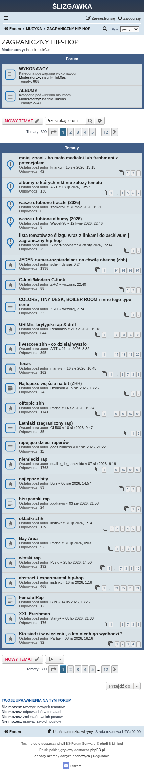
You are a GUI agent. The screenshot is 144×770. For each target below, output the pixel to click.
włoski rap (30, 557)
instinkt (32, 50)
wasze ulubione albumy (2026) (50, 218)
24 (137, 588)
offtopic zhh (31, 403)
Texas (25, 363)
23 (130, 588)
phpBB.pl (97, 750)
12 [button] (105, 132)
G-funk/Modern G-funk (42, 279)
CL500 (55, 428)
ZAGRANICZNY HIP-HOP (40, 42)
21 (116, 588)
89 (137, 470)
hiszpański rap (34, 498)
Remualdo (58, 329)
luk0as (45, 50)
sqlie (54, 264)
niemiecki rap (33, 459)
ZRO (54, 284)
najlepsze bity (33, 478)
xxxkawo (57, 503)
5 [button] (92, 132)
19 (130, 354)
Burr (53, 483)
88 (137, 414)
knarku (56, 167)
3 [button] (78, 132)
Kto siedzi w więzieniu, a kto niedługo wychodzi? (70, 633)
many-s (56, 368)
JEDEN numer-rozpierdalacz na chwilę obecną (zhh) (73, 259)
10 (137, 568)
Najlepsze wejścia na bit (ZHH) (50, 383)
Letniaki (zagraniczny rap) (46, 423)
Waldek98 (58, 223)
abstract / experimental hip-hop (51, 577)
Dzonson (57, 388)
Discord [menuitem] (75, 766)
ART (54, 187)
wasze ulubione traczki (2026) (49, 202)
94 (116, 270)
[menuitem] (129, 18)
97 (137, 270)
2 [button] (70, 132)
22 (123, 588)
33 (137, 335)
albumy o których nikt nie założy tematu (60, 182)
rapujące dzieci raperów (44, 442)
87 (130, 414)
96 (130, 270)
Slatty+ (55, 618)
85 (116, 414)
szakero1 (58, 207)
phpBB (62, 743)
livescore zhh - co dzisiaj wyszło (53, 344)
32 (130, 335)
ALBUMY (28, 90)
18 (123, 354)
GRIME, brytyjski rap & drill (47, 324)
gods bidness (61, 447)
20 (137, 354)
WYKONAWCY (33, 68)
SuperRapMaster (64, 245)
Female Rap (31, 597)
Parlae (55, 408)
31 (123, 335)
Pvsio (54, 562)
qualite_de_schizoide (67, 464)
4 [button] (85, 132)
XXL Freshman (34, 613)
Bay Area (28, 538)
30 (116, 335)
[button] (53, 132)
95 (123, 270)
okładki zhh (31, 518)
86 (123, 414)
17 (116, 354)
